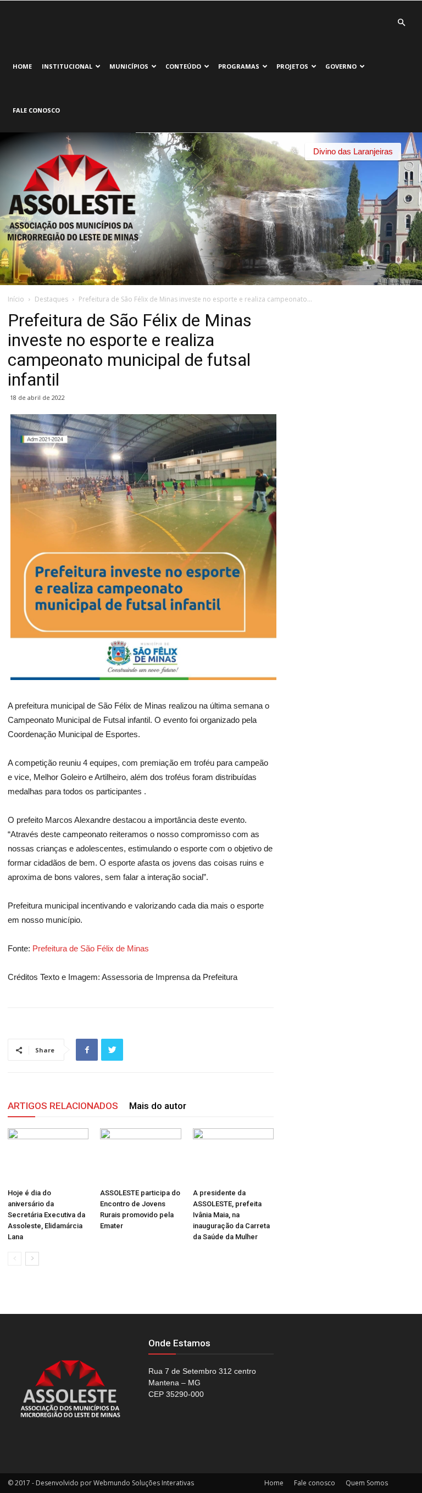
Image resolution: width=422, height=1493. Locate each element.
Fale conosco (36, 110)
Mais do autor (157, 1105)
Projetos (292, 66)
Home (22, 66)
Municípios (128, 66)
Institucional (67, 66)
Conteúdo (183, 66)
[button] (401, 23)
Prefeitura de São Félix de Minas (90, 948)
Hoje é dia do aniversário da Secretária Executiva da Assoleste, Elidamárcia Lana (46, 1215)
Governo (341, 66)
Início (16, 299)
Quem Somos (367, 1483)
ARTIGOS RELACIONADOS (63, 1105)
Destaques (51, 299)
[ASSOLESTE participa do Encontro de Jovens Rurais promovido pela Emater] (140, 1156)
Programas (238, 66)
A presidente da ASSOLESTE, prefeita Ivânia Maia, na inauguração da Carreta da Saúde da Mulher (231, 1215)
